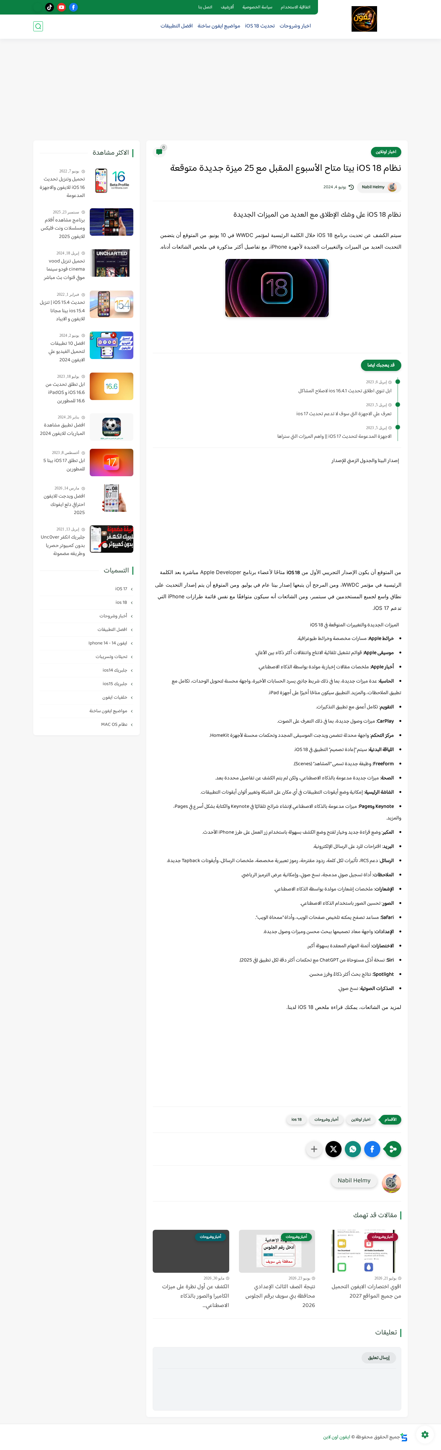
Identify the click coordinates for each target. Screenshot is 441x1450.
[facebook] (73, 7)
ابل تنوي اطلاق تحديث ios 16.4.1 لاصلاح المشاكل (345, 391)
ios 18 (297, 1119)
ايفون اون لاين (336, 1437)
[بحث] (38, 26)
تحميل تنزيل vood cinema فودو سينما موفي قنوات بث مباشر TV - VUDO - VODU (64, 270)
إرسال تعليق (379, 1358)
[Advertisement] (220, 90)
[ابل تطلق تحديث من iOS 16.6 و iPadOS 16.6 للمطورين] (111, 386)
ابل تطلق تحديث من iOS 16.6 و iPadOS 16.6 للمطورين (65, 393)
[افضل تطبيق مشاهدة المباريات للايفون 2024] (111, 427)
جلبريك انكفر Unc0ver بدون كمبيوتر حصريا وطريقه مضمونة (63, 545)
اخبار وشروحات (295, 26)
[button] (372, 1149)
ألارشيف (227, 7)
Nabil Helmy (373, 187)
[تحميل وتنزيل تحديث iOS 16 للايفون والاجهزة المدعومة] (111, 181)
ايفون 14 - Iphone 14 (108, 643)
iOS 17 (121, 589)
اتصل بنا (205, 7)
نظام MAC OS (114, 725)
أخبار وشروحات (326, 1119)
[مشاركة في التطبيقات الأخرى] (314, 1149)
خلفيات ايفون (115, 698)
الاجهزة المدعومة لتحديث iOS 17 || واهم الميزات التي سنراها (334, 437)
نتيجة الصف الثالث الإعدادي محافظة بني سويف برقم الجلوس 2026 (280, 1296)
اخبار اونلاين (386, 152)
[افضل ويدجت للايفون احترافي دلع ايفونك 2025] (111, 498)
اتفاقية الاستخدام (296, 7)
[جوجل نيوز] (37, 7)
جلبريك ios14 (115, 670)
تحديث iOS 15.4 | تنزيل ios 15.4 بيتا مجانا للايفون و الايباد (62, 311)
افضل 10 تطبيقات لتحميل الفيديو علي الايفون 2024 (66, 352)
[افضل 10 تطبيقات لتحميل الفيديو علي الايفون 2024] (111, 345)
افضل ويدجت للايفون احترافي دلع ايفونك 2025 (64, 504)
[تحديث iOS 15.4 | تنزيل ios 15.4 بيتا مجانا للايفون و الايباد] (111, 304)
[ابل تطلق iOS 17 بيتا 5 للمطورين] (111, 462)
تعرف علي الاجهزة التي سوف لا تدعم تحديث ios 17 (344, 414)
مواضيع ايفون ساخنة (219, 26)
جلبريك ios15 (115, 684)
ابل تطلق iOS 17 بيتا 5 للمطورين (64, 465)
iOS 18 (293, 573)
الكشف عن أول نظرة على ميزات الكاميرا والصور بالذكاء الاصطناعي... (195, 1296)
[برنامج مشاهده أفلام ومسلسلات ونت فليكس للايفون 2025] (111, 222)
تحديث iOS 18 (260, 26)
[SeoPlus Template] (404, 1437)
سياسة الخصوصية (257, 7)
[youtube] (61, 7)
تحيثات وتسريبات (112, 657)
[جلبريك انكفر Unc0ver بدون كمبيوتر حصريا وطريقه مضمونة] (111, 539)
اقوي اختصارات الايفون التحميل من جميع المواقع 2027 (366, 1291)
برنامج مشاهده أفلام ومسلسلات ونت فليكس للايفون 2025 (63, 228)
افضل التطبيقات (176, 26)
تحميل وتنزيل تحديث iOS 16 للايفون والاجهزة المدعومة (62, 187)
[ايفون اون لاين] (364, 19)
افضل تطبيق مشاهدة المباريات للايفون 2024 (62, 429)
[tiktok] (49, 7)
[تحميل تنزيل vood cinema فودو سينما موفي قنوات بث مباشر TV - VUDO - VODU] (111, 263)
